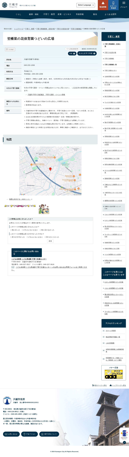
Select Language (84, 5)
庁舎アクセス (31, 434)
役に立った (16, 230)
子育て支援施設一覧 (111, 64)
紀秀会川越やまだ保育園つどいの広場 (113, 261)
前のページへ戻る (101, 385)
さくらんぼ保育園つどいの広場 (113, 171)
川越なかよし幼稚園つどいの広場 (113, 185)
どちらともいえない (30, 230)
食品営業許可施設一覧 (113, 337)
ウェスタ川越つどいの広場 (113, 102)
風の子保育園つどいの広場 (113, 122)
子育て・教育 (49, 14)
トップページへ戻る (119, 385)
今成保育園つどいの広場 (112, 108)
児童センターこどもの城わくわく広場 (113, 83)
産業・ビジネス (64, 14)
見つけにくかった (52, 237)
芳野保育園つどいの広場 (112, 136)
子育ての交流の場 (63, 29)
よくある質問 (110, 14)
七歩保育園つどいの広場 (112, 76)
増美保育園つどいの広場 (112, 90)
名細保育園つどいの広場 (112, 242)
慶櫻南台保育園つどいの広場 (113, 200)
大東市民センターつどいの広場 (113, 193)
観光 (95, 14)
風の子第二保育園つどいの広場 (113, 129)
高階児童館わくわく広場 (112, 158)
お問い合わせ (12, 434)
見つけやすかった (18, 237)
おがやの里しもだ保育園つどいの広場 (113, 115)
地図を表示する (20, 199)
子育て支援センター (111, 70)
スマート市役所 (113, 7)
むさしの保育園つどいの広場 (113, 220)
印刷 (70, 53)
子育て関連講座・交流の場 (45, 29)
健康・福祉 (34, 14)
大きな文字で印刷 (85, 53)
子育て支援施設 (76, 29)
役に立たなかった (47, 230)
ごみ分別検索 (110, 343)
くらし (18, 14)
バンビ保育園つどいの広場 (113, 254)
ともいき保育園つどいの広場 (113, 214)
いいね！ (11, 49)
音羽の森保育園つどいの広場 (113, 164)
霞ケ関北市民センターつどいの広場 (113, 227)
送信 (50, 241)
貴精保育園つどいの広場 (112, 178)
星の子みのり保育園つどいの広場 (113, 151)
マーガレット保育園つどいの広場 (113, 235)
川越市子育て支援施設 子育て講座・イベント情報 (46, 94)
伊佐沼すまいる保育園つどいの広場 (113, 143)
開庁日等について (50, 434)
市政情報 (80, 14)
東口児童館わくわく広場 (112, 96)
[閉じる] (124, 426)
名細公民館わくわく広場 (112, 248)
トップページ (18, 29)
